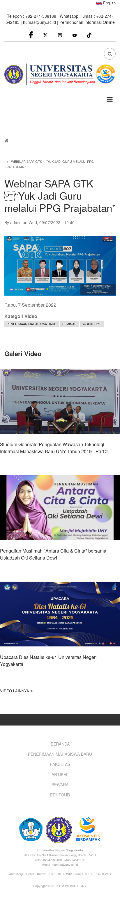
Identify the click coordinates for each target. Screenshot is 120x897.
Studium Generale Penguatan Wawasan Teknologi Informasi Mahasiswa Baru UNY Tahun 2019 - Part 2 (54, 448)
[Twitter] (45, 35)
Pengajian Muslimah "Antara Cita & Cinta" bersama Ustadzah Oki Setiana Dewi (53, 554)
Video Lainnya (14, 691)
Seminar (69, 323)
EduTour (60, 795)
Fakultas (60, 764)
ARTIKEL (60, 774)
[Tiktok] (89, 34)
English (109, 3)
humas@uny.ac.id (39, 22)
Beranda (60, 744)
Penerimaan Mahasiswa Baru (32, 323)
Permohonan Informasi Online (87, 22)
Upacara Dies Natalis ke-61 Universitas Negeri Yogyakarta (48, 660)
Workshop (91, 323)
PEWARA (60, 784)
